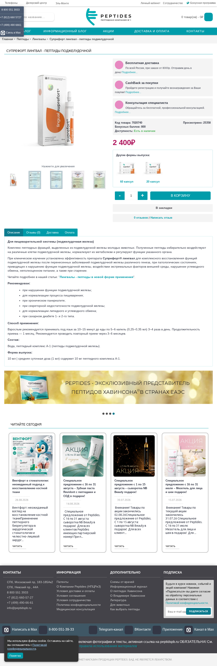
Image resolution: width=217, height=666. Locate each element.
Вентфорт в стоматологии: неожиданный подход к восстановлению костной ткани (30, 486)
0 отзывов (141, 217)
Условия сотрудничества (74, 600)
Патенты (62, 582)
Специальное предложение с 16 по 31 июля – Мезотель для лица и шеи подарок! (184, 486)
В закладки (164, 207)
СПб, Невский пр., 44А (22, 587)
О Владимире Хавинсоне (127, 595)
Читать (17, 546)
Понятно (15, 655)
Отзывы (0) (33, 232)
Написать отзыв (161, 217)
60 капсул (126, 181)
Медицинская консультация (76, 609)
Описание (13, 232)
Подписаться (198, 611)
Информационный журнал (128, 586)
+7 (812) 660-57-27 (20, 597)
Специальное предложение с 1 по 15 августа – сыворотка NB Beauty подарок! (130, 486)
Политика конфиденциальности (79, 604)
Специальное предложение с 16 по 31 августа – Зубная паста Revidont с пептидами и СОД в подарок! (79, 488)
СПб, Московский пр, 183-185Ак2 (30, 582)
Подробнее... (130, 72)
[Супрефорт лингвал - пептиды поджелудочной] (56, 111)
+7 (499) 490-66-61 (20, 602)
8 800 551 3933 (17, 592)
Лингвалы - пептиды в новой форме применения (96, 277)
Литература (118, 600)
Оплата (69, 232)
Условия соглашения (71, 595)
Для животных (120, 604)
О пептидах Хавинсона (126, 591)
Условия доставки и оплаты (76, 591)
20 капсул (153, 181)
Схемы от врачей (122, 582)
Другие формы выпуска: (133, 155)
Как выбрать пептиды (125, 609)
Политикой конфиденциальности (187, 603)
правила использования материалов (108, 646)
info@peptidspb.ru (19, 608)
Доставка (52, 232)
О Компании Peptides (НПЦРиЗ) (79, 586)
